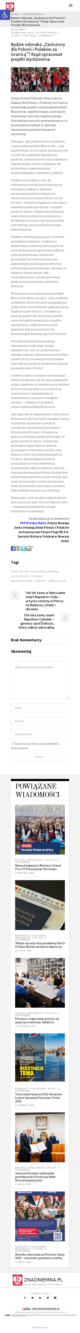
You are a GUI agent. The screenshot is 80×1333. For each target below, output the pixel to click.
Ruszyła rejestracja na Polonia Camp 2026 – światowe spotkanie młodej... (40, 1256)
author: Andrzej (47, 33)
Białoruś (21, 1168)
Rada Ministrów (21, 581)
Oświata (20, 1013)
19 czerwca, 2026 (25, 1026)
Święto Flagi (57, 581)
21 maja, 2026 (23, 1184)
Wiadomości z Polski (42, 860)
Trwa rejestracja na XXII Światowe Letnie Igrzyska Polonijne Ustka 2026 (38, 1097)
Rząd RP (40, 581)
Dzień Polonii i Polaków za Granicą (34, 571)
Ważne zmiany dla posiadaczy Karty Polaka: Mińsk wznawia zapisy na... (40, 944)
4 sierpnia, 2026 (24, 873)
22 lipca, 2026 (23, 950)
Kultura (20, 860)
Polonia (36, 576)
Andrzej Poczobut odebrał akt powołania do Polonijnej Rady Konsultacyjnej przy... (35, 1176)
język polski (19, 576)
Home (15, 14)
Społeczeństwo (33, 14)
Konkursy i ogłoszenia (30, 935)
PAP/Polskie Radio (33, 523)
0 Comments (46, 35)
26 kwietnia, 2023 (22, 33)
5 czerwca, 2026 (24, 1105)
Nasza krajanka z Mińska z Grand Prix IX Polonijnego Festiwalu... (38, 867)
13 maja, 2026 (23, 1262)
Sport (52, 1089)
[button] (5, 15)
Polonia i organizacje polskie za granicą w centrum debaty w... (37, 1020)
